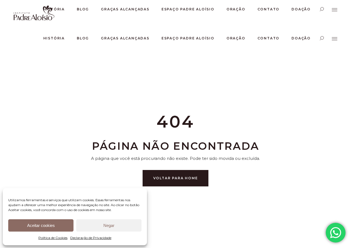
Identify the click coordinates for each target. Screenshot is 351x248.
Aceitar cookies (41, 225)
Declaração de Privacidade (90, 238)
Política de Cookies (52, 238)
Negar (108, 225)
